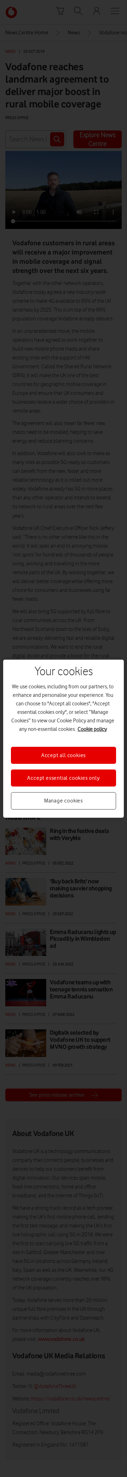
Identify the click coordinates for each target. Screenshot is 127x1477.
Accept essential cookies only (63, 778)
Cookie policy (92, 729)
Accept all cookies (63, 755)
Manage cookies (63, 801)
